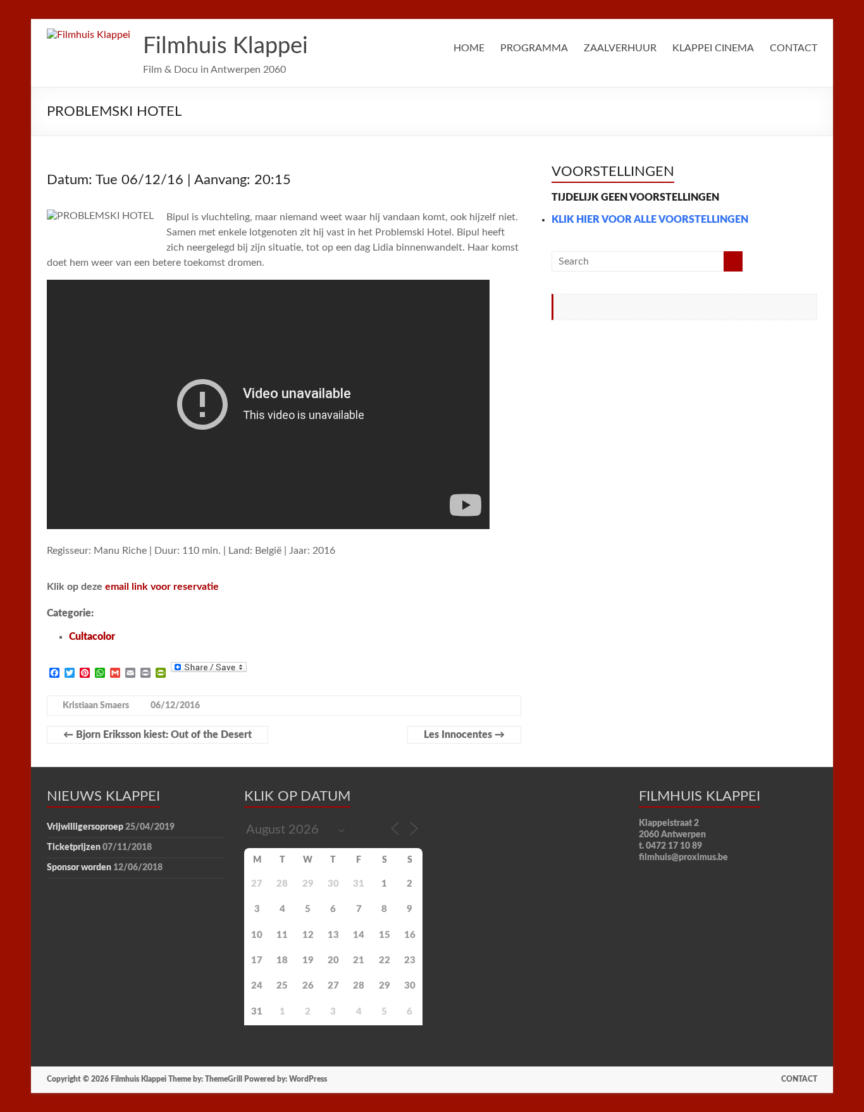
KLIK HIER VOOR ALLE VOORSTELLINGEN (650, 220)
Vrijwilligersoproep (85, 827)
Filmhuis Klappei (225, 46)
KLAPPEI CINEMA (713, 48)
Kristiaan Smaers (96, 705)
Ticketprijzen (74, 847)
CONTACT (793, 48)
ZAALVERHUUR (620, 48)
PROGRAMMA (534, 48)
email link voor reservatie (162, 587)
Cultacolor (92, 637)
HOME (469, 48)
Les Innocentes (464, 735)
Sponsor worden (79, 867)
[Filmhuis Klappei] (88, 35)
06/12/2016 (175, 705)
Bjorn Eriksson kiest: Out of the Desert (157, 735)
